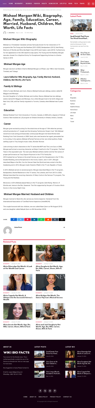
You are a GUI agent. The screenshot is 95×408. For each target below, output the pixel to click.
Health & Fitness (75, 106)
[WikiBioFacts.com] (4, 3)
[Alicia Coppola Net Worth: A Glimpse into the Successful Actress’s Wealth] (17, 282)
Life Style (63, 3)
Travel (82, 3)
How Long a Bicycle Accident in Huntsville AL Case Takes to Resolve (86, 62)
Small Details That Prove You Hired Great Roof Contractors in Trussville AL (80, 38)
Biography (19, 3)
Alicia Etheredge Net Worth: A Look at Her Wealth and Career (17, 267)
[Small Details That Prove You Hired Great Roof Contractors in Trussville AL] (81, 25)
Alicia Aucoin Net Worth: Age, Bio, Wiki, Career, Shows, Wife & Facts (17, 326)
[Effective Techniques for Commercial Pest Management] (74, 81)
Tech (76, 3)
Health (44, 3)
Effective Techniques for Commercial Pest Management (86, 80)
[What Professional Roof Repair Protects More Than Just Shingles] (74, 72)
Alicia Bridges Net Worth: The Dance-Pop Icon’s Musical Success (49, 296)
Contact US (67, 397)
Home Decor (53, 3)
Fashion (37, 3)
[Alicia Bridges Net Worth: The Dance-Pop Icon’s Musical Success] (50, 282)
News (70, 3)
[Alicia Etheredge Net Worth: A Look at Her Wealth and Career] (17, 253)
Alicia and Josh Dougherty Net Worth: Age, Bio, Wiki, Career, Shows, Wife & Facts (48, 327)
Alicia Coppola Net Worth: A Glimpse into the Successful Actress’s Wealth (17, 298)
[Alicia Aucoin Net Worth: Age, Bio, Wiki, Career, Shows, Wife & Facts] (17, 311)
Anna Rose (12, 32)
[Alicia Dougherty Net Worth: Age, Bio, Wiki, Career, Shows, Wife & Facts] (50, 253)
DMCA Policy (43, 397)
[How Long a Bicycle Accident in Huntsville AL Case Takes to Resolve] (74, 63)
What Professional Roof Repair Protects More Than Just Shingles (85, 71)
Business (29, 3)
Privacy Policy (55, 397)
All (71, 95)
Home (11, 3)
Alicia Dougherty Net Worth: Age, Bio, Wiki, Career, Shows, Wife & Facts (49, 268)
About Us (33, 397)
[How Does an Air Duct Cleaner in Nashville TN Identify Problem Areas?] (74, 55)
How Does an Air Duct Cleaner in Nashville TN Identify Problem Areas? (86, 54)
